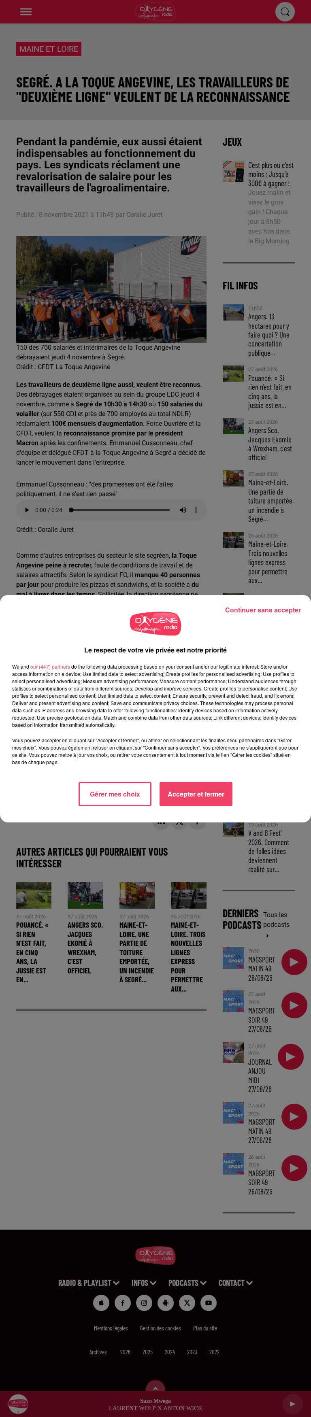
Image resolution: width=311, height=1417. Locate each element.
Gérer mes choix (115, 794)
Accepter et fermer (196, 794)
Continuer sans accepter (263, 609)
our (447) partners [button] (50, 666)
